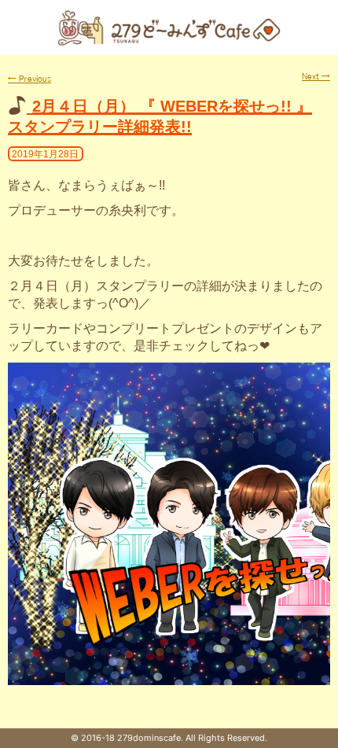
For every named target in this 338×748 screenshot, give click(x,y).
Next (316, 76)
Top (324, 734)
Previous (29, 79)
